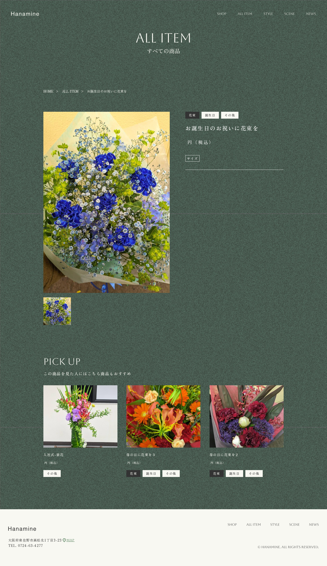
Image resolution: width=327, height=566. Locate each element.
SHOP (221, 14)
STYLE (268, 14)
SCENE (289, 14)
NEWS (311, 14)
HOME (48, 91)
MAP (71, 540)
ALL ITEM (245, 14)
